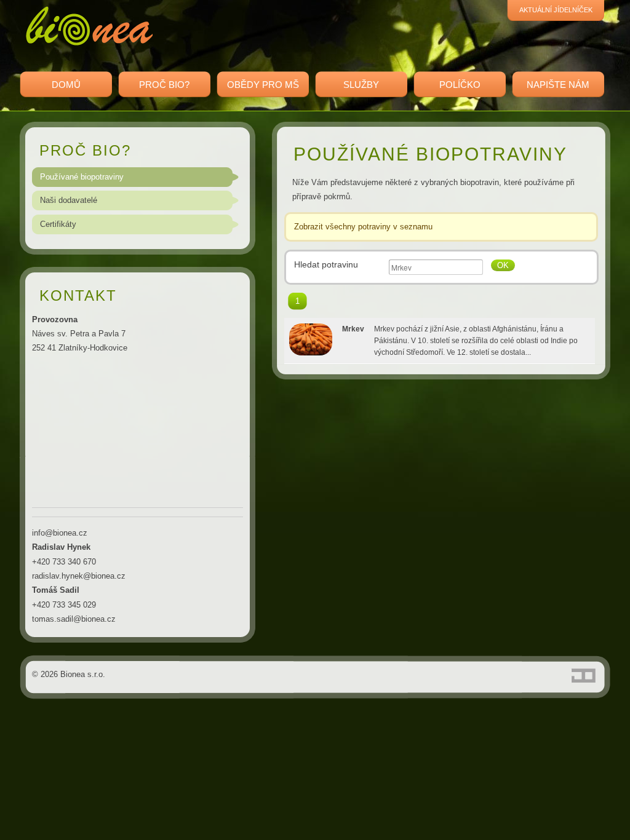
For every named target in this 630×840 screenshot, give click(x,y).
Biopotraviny (89, 26)
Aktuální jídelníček (555, 10)
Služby (361, 84)
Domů (66, 84)
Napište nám (558, 84)
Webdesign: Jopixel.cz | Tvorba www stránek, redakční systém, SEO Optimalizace (583, 675)
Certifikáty (58, 224)
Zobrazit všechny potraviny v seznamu (363, 226)
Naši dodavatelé (68, 200)
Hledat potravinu (326, 264)
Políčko (459, 84)
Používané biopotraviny (82, 176)
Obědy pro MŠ (263, 84)
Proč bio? (164, 84)
